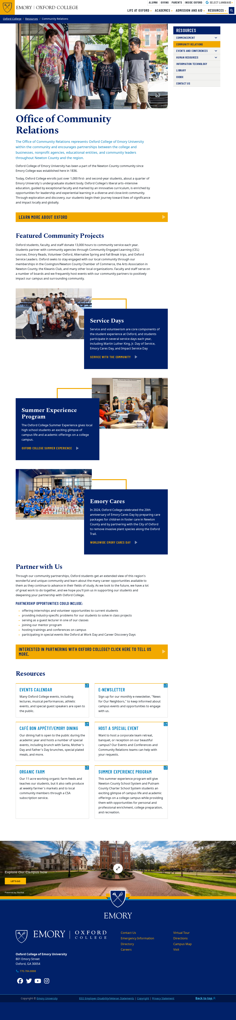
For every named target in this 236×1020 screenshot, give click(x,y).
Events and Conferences (192, 50)
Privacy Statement (163, 998)
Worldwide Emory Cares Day (110, 542)
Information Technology (191, 64)
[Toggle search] (231, 10)
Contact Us (183, 83)
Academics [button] (163, 10)
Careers (126, 949)
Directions (180, 938)
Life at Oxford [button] (138, 10)
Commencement (185, 37)
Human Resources (187, 57)
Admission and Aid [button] (189, 10)
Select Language (220, 2)
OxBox (179, 77)
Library (181, 70)
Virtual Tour (181, 933)
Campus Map (182, 944)
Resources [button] (218, 10)
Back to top (204, 998)
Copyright (143, 998)
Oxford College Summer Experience (47, 448)
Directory (127, 944)
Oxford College (12, 19)
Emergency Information (137, 938)
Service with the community (110, 357)
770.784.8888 (27, 971)
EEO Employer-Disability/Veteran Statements (106, 998)
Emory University (47, 998)
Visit (176, 949)
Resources (31, 19)
